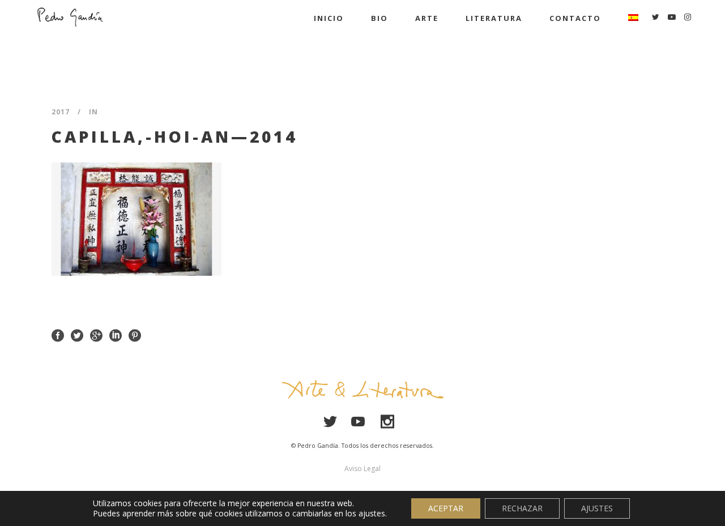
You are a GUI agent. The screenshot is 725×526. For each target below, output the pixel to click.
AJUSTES (597, 508)
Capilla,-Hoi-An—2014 (174, 136)
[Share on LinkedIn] (115, 335)
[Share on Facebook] (58, 335)
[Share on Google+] (96, 335)
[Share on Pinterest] (135, 335)
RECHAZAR (522, 508)
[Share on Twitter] (77, 335)
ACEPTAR (445, 508)
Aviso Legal (362, 468)
